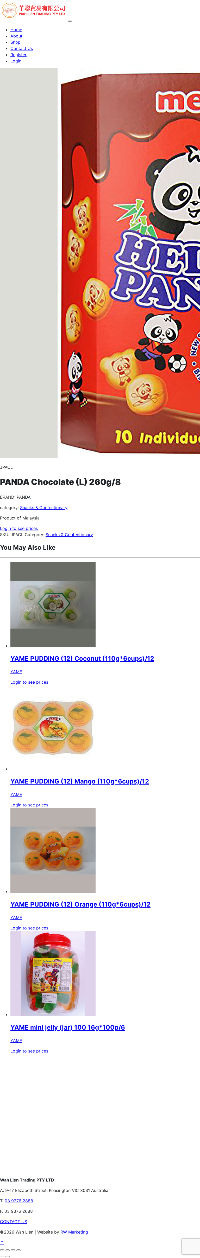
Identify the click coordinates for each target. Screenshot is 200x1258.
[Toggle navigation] (70, 21)
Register (18, 54)
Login (15, 60)
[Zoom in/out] (2, 1250)
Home (16, 29)
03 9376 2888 (19, 1200)
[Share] (13, 1250)
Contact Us (21, 48)
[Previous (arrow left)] (2, 1256)
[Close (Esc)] (18, 1250)
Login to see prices (19, 528)
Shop (15, 42)
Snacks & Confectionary (43, 507)
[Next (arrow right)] (7, 1256)
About (16, 35)
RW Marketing (74, 1232)
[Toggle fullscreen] (7, 1250)
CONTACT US (13, 1221)
